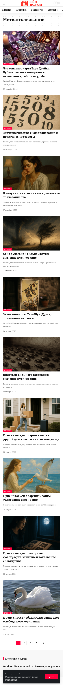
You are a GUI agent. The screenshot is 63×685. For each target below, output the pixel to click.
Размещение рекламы (49, 666)
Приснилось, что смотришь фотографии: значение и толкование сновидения (29, 557)
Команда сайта (23, 666)
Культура (8, 64)
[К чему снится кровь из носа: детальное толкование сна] (31, 173)
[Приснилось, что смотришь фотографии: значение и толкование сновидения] (31, 533)
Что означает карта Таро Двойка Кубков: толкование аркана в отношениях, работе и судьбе (26, 72)
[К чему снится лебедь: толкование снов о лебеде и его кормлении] (31, 597)
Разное (7, 128)
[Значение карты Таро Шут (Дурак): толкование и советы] (31, 294)
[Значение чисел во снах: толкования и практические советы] (31, 112)
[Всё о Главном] (31, 3)
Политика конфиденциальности (17, 677)
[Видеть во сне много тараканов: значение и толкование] (31, 354)
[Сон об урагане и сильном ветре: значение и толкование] (31, 233)
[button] (51, 676)
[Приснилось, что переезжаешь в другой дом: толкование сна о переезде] (31, 415)
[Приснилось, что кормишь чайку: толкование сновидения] (31, 475)
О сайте (8, 666)
